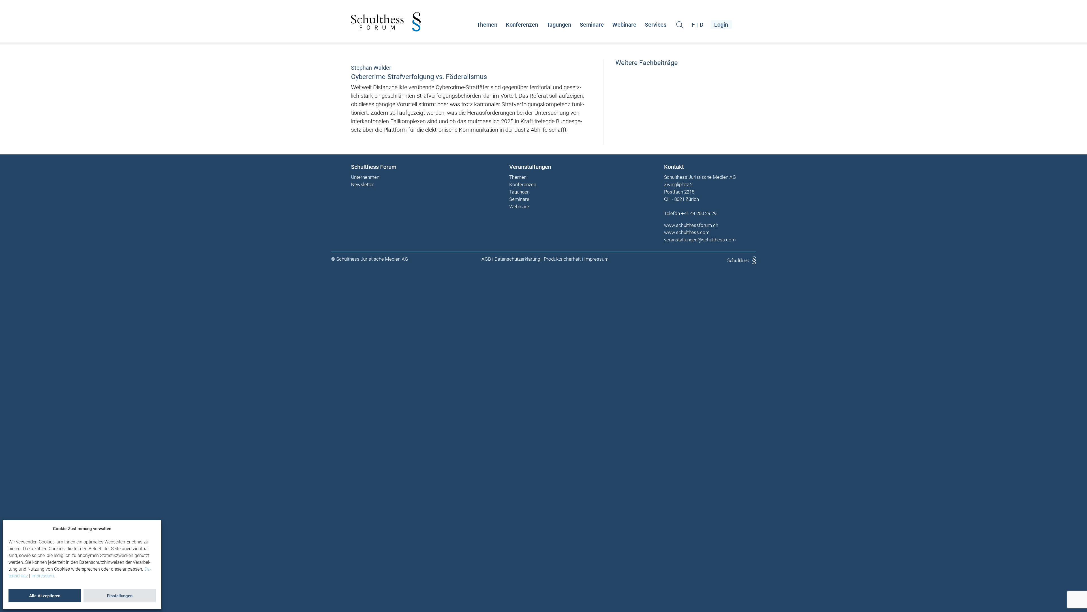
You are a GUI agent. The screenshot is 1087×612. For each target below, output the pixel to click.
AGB (486, 259)
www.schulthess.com (687, 232)
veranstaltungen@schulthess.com (700, 240)
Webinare (624, 24)
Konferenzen (522, 24)
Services (655, 24)
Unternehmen (365, 177)
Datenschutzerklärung (517, 259)
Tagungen (559, 24)
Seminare (592, 24)
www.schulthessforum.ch (691, 225)
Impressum (42, 576)
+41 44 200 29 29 (698, 213)
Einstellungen (119, 595)
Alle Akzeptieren (44, 595)
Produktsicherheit (562, 259)
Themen (487, 24)
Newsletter (362, 184)
